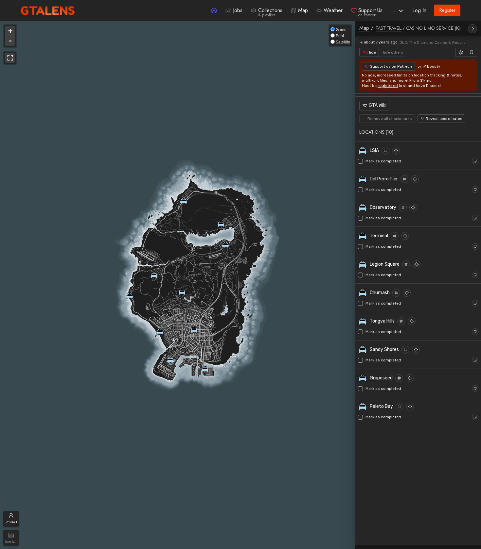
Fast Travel (388, 28)
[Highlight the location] (385, 151)
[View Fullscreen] (10, 58)
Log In (419, 10)
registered (388, 85)
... (392, 10)
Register (447, 10)
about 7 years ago (381, 42)
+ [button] (10, 31)
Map (364, 28)
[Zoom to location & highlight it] (396, 151)
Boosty (433, 66)
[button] (418, 132)
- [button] (10, 41)
